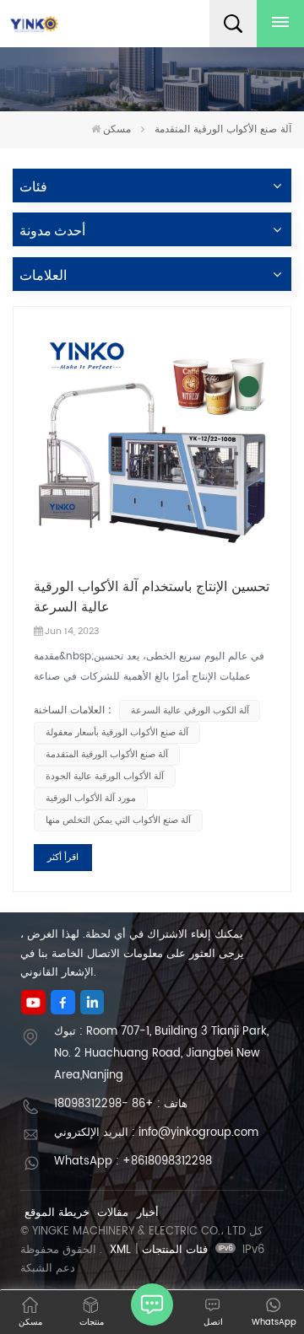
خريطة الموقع (57, 1213)
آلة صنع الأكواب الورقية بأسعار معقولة (117, 732)
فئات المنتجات (175, 1250)
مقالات (112, 1213)
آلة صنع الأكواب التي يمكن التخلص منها (118, 820)
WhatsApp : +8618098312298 (133, 1161)
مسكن (117, 129)
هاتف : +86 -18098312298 (120, 1104)
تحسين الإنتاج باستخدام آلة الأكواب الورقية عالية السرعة (151, 597)
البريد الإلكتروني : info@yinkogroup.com (156, 1133)
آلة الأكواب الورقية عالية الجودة (105, 776)
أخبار (148, 1213)
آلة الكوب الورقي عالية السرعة (190, 710)
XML (120, 1250)
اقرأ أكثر (63, 857)
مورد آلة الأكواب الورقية (91, 798)
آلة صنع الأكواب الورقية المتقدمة (107, 754)
